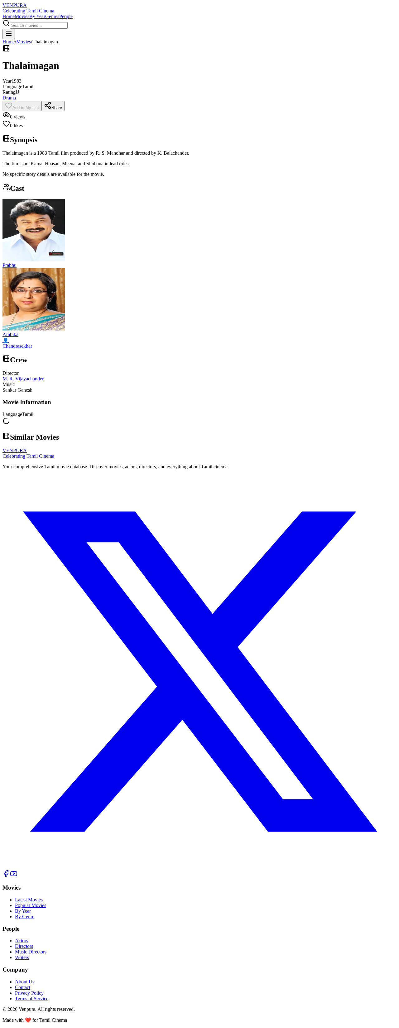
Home (8, 16)
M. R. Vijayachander (23, 378)
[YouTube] (13, 875)
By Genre (24, 916)
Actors (21, 940)
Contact (22, 987)
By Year (37, 16)
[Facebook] (6, 875)
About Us (24, 981)
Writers (22, 957)
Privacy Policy (29, 993)
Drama (9, 97)
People (66, 16)
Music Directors (30, 951)
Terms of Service (31, 998)
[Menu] (8, 34)
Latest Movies (29, 899)
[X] (199, 867)
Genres (52, 16)
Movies (22, 16)
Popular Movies (30, 905)
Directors (24, 946)
